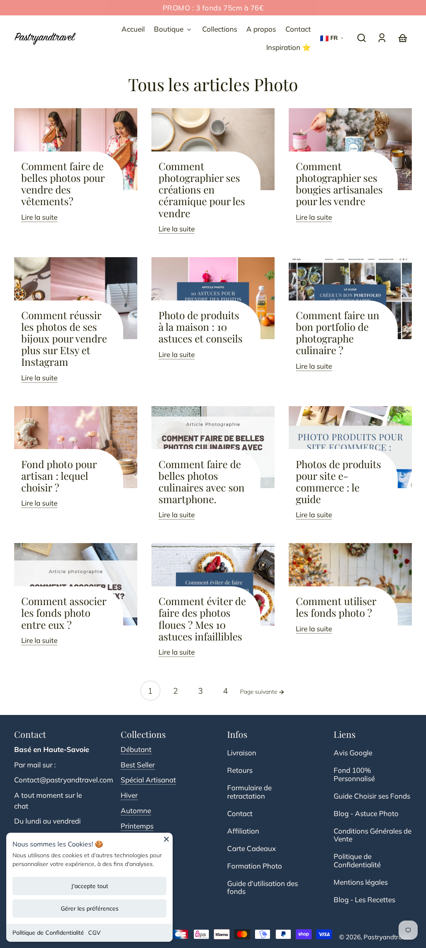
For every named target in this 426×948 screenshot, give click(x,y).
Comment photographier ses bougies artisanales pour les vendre (339, 183)
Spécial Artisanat (148, 779)
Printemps (137, 825)
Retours (240, 770)
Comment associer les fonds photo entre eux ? (63, 612)
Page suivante (259, 691)
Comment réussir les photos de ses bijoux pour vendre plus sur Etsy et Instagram (64, 338)
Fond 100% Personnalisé (354, 774)
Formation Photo (254, 865)
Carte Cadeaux (251, 848)
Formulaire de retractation (249, 791)
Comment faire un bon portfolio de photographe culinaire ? (337, 332)
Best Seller (138, 764)
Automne (136, 810)
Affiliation (243, 830)
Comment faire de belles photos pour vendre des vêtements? (63, 183)
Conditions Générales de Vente (372, 835)
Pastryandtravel (387, 937)
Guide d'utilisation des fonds (262, 887)
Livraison (241, 752)
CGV (94, 932)
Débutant (136, 749)
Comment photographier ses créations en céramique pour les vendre (202, 189)
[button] (361, 38)
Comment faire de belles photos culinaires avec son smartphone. (202, 481)
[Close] (166, 842)
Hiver (129, 795)
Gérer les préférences (90, 908)
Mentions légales (361, 882)
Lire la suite (39, 217)
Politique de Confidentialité (48, 932)
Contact (240, 813)
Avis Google (353, 752)
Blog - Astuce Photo (366, 813)
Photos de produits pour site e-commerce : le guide (338, 481)
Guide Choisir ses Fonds (372, 796)
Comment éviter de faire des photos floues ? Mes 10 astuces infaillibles (202, 618)
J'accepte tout (89, 886)
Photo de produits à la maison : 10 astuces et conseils (201, 326)
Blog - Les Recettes (364, 899)
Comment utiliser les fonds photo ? (336, 606)
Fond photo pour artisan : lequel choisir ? (59, 475)
